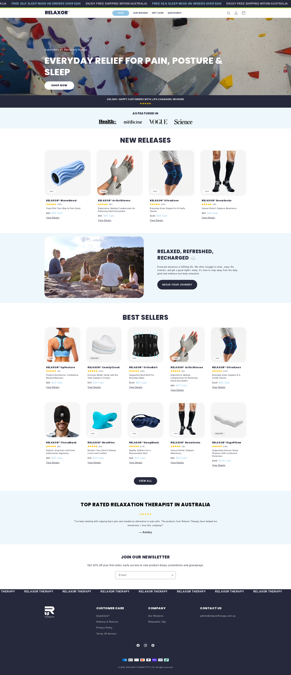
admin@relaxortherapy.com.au (218, 615)
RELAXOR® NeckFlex (101, 442)
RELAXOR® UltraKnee (164, 200)
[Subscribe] (172, 575)
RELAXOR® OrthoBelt (143, 367)
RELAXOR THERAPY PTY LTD (140, 667)
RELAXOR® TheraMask (61, 442)
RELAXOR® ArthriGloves (114, 200)
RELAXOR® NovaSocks (217, 200)
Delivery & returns (107, 621)
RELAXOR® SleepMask (144, 442)
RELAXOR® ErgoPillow (226, 442)
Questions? (102, 615)
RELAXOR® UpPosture (60, 367)
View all (145, 480)
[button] (228, 13)
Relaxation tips (157, 621)
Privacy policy (104, 627)
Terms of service (106, 633)
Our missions (155, 615)
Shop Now (59, 85)
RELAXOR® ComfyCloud (104, 367)
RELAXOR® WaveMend (61, 200)
